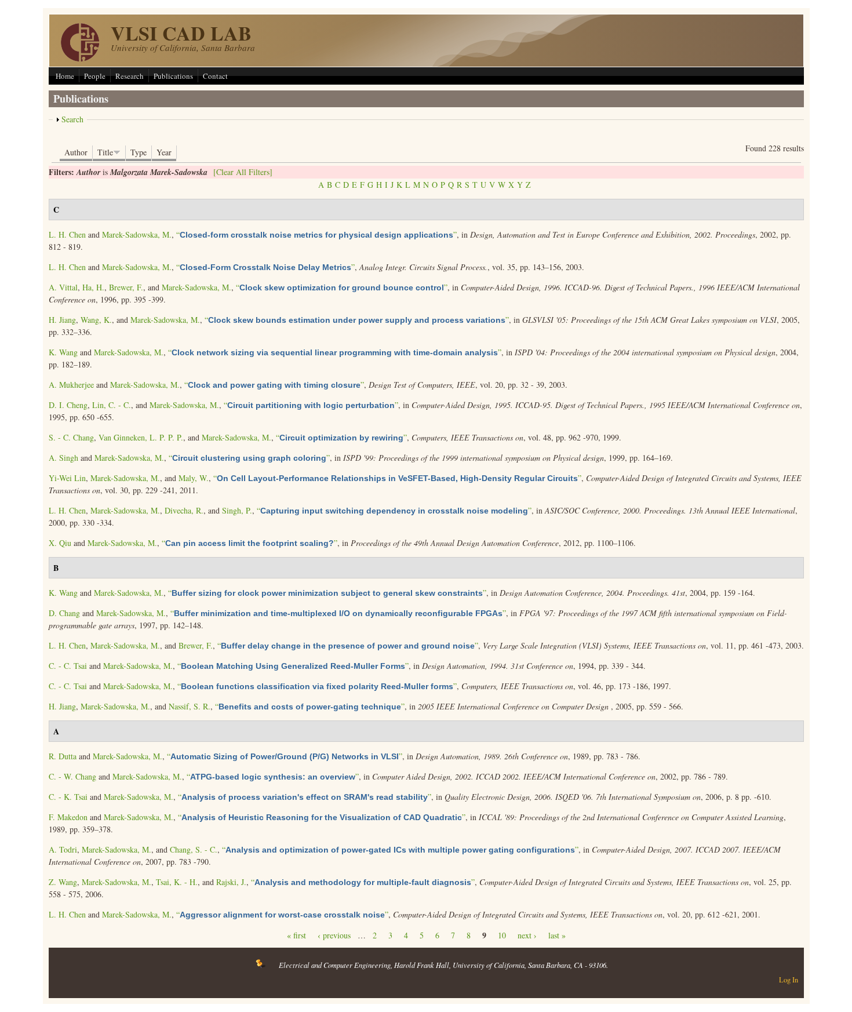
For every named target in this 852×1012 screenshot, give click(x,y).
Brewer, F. (126, 287)
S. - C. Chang (71, 437)
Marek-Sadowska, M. (137, 234)
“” (316, 234)
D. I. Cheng (68, 404)
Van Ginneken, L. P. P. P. (141, 437)
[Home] (80, 58)
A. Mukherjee (71, 384)
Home (65, 76)
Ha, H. (93, 287)
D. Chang (64, 612)
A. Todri (63, 849)
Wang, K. (96, 319)
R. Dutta (63, 756)
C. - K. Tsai (68, 796)
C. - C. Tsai (68, 665)
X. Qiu (60, 542)
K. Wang (63, 352)
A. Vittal (63, 287)
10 (502, 935)
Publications (173, 76)
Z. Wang (63, 881)
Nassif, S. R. (189, 706)
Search (72, 119)
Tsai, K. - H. (177, 881)
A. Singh (63, 457)
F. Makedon (68, 816)
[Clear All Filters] (242, 171)
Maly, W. (194, 477)
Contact (215, 76)
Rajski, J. (231, 881)
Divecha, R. (184, 510)
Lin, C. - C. (111, 404)
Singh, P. (237, 510)
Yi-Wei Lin (67, 477)
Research (129, 76)
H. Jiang (62, 319)
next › (527, 935)
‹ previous (334, 935)
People (94, 76)
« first (296, 935)
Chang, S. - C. (193, 849)
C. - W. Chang (72, 776)
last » (557, 935)
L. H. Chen (67, 234)
